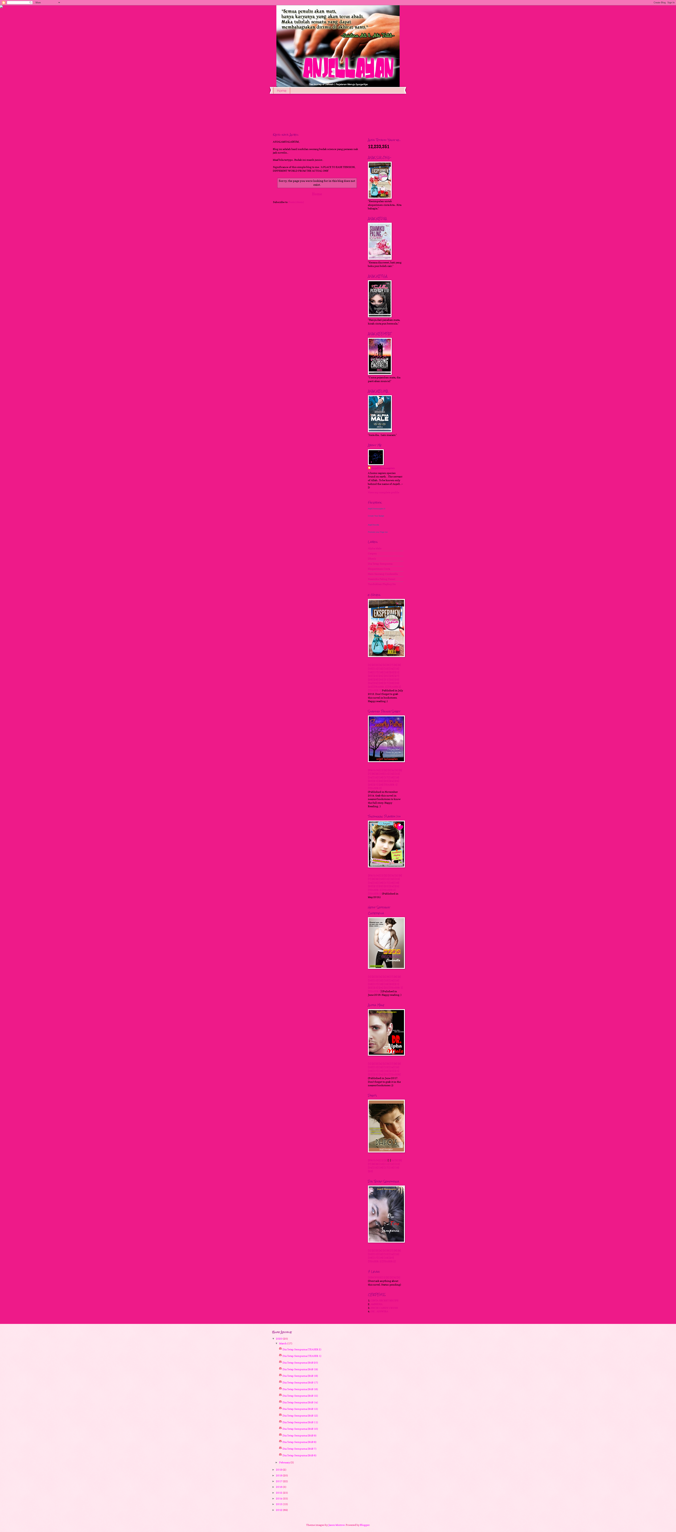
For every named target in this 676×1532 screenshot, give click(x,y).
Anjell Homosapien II (376, 509)
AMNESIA (377, 1304)
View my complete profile (383, 492)
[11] (375, 668)
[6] (388, 664)
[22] (370, 675)
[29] (375, 679)
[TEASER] (394, 1074)
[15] (396, 668)
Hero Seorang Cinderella (383, 573)
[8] (395, 664)
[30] (380, 679)
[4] (380, 664)
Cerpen (372, 553)
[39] (396, 682)
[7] (391, 664)
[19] (386, 672)
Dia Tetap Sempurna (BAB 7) (299, 1448)
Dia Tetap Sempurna (380, 563)
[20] (391, 672)
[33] (396, 679)
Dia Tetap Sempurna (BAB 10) (300, 1428)
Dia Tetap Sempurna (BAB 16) (300, 1389)
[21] (396, 672)
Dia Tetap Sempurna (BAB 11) (300, 1422)
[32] (391, 679)
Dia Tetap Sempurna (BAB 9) (299, 1435)
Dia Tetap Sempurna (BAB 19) (300, 1369)
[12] (380, 668)
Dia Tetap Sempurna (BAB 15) (300, 1395)
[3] (376, 664)
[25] (386, 675)
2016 (279, 1486)
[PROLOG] (374, 770)
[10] (370, 668)
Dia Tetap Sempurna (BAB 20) (300, 1362)
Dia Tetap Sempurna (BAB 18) (300, 1375)
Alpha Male (374, 548)
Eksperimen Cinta (379, 568)
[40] (370, 686)
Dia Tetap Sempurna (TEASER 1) (302, 1355)
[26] (391, 675)
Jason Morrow (336, 1524)
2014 (279, 1498)
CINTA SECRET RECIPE (385, 1300)
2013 (279, 1504)
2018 (279, 1475)
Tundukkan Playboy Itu (382, 584)
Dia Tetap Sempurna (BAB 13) (300, 1408)
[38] (391, 682)
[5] (384, 664)
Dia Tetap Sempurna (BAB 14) (300, 1402)
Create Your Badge (376, 516)
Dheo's (372, 558)
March (283, 1343)
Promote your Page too (378, 532)
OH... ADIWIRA (379, 1311)
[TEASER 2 (374, 991)
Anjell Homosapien (383, 468)
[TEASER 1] (380, 686)
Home (281, 91)
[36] (380, 682)
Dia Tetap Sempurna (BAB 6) (299, 1455)
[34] (370, 682)
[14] (391, 668)
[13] (386, 668)
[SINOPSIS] (375, 1277)
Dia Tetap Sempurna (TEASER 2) (302, 1349)
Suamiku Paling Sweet (381, 578)
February (284, 1462)
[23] (375, 675)
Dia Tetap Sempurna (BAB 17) (300, 1382)
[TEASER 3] (374, 690)
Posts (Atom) (296, 202)
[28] (370, 679)
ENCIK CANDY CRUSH (384, 1307)
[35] (375, 682)
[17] (375, 672)
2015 (279, 1492)
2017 (279, 1481)
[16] (370, 672)
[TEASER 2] (394, 686)
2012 (279, 1509)
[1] (369, 664)
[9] (399, 664)
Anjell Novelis (373, 525)
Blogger (365, 1524)
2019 (279, 1469)
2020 (279, 1338)
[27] (396, 675)
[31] (386, 679)
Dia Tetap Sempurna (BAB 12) (300, 1415)
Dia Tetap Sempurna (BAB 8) (299, 1441)
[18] (380, 672)
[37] (386, 682)
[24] (380, 675)
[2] (373, 664)
